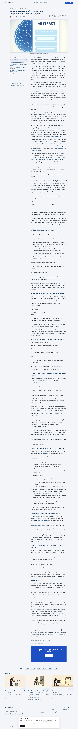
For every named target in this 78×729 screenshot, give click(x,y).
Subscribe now (49, 655)
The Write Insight (13, 8)
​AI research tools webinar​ (48, 634)
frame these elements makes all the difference (47, 159)
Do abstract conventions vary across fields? (16, 76)
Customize (37, 725)
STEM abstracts (35, 518)
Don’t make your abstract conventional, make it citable (18, 79)
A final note (12, 81)
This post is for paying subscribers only (18, 85)
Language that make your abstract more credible (17, 74)
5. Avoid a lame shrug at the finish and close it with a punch (18, 71)
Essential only (29, 725)
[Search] (64, 3)
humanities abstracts (43, 520)
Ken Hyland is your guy (56, 136)
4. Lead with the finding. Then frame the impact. (17, 68)
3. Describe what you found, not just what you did (18, 65)
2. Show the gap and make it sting (17, 62)
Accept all (22, 725)
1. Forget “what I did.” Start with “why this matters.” (18, 60)
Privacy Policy (32, 723)
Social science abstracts (37, 525)
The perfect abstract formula (16, 83)
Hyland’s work (45, 453)
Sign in (54, 659)
